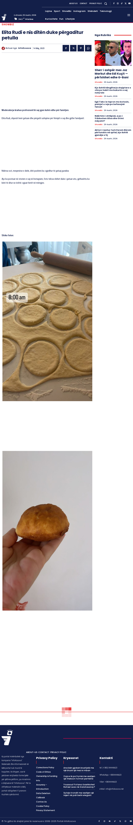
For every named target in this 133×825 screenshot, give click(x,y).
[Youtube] (129, 4)
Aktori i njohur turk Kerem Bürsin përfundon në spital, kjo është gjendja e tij (113, 132)
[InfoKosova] (4, 48)
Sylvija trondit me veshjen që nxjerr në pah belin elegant (78, 794)
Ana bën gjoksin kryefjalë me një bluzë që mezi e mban (78, 769)
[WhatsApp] (88, 48)
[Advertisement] (46, 82)
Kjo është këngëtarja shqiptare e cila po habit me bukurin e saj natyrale (113, 90)
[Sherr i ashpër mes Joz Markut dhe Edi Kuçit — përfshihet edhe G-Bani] (113, 53)
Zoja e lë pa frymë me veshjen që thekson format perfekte (79, 777)
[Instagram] (118, 4)
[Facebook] (114, 4)
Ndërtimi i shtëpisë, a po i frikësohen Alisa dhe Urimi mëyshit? (109, 118)
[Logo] (7, 17)
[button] (105, 3)
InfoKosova (24, 48)
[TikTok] (122, 4)
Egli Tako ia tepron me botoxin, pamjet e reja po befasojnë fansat (112, 104)
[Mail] (110, 821)
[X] (125, 4)
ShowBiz (8, 24)
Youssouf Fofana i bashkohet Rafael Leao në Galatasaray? (79, 786)
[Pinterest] (81, 48)
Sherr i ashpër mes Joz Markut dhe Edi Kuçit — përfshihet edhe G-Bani (111, 73)
